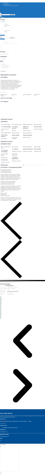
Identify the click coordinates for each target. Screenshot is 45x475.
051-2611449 (5, 3)
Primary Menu (2, 19)
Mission (6, 24)
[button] (22, 341)
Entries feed (4, 64)
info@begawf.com (7, 4)
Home (3, 21)
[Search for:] (5, 14)
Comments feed (5, 66)
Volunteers (6, 30)
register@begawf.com (4, 436)
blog (0, 440)
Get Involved (5, 29)
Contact (4, 33)
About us (4, 23)
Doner (5, 31)
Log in (3, 63)
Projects (4, 28)
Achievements (7, 25)
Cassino (3, 58)
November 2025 (5, 54)
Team (5, 26)
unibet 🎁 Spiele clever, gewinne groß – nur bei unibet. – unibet (20, 71)
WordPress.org (5, 67)
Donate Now (2, 35)
